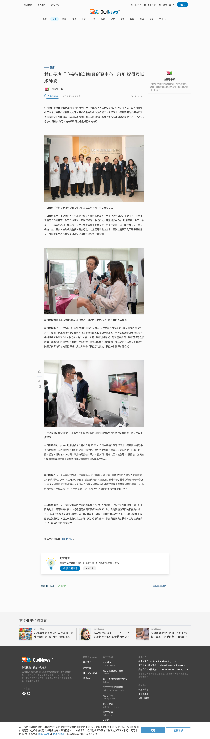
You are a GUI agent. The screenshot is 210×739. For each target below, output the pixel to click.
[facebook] (24, 693)
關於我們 (28, 4)
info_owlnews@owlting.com (172, 665)
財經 (84, 19)
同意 (153, 730)
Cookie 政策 (143, 697)
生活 (93, 19)
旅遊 (113, 19)
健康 (54, 19)
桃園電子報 (66, 539)
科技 (74, 19)
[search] (126, 5)
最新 (45, 19)
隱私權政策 (143, 693)
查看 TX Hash (48, 586)
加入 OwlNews (90, 672)
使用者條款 (143, 689)
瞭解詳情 (90, 568)
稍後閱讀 (152, 4)
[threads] (28, 693)
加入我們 (42, 4)
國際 (64, 19)
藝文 (152, 19)
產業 (142, 19)
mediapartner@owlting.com (162, 661)
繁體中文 (167, 4)
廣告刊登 (55, 4)
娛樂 (132, 19)
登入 (182, 4)
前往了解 (178, 730)
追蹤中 (138, 4)
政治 (103, 19)
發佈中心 (87, 678)
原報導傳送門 (160, 586)
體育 (122, 19)
